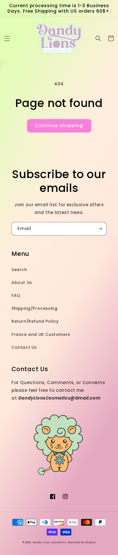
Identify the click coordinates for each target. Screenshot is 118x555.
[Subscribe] (100, 228)
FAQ (15, 295)
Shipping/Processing (34, 308)
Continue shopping (59, 125)
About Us (21, 282)
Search (19, 269)
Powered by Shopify (82, 542)
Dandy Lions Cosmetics (49, 542)
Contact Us (24, 347)
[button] (7, 38)
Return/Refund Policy (35, 321)
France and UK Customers (40, 334)
